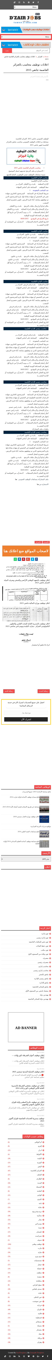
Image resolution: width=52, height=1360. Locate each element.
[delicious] (14, 2)
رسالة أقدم (9, 691)
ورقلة (40, 1338)
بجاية (40, 1207)
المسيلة (39, 1187)
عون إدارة (45, 934)
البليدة (39, 1158)
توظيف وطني (37, 1244)
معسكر (39, 1330)
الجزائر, (32, 76)
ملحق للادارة (44, 983)
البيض (40, 1166)
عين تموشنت (37, 1301)
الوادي (39, 1195)
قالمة (40, 1313)
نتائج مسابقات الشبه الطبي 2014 (28, 831)
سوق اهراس (37, 1285)
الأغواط (39, 1154)
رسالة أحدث (43, 691)
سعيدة (39, 1277)
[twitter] (33, 2)
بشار (40, 1220)
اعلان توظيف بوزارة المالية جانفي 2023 (35, 603)
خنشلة (39, 1269)
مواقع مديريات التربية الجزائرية (41, 826)
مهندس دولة (44, 995)
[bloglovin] (28, 1356)
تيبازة (40, 1252)
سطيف (39, 1273)
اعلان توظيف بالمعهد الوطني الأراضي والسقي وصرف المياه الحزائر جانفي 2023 (27, 581)
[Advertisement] (26, 111)
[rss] (24, 2)
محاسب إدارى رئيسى (40, 970)
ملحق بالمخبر (43, 974)
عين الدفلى (38, 1297)
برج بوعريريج (37, 1211)
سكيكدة (39, 1281)
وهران (39, 1342)
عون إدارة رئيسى (42, 938)
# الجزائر (38, 542)
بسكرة (39, 1215)
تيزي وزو (38, 1256)
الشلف (39, 1175)
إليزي (40, 1146)
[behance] (14, 1356)
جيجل (40, 1265)
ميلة (40, 1334)
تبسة (40, 1228)
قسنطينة (39, 1318)
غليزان (39, 1309)
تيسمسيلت (38, 1260)
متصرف (45, 958)
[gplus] (38, 1356)
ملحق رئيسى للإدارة (41, 979)
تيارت (40, 1248)
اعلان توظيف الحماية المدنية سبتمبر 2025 (28, 1072)
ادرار (40, 1150)
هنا (16, 479)
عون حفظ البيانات (42, 946)
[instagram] (19, 2)
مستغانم (39, 1322)
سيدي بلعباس (37, 1289)
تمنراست (38, 1236)
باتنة (40, 1203)
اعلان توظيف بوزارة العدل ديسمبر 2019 (26, 816)
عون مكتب (44, 950)
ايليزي (39, 1199)
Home (46, 57)
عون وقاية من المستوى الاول (38, 954)
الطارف (39, 1179)
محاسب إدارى (43, 966)
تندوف (39, 1240)
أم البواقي (38, 1142)
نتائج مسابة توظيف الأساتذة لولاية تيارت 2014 (24, 797)
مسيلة (39, 1326)
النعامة (39, 1191)
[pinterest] (28, 2)
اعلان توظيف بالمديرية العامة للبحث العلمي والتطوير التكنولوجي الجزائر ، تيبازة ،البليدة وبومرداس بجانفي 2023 (28, 625)
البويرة (39, 1162)
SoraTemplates (21, 1353)
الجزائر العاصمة (36, 1171)
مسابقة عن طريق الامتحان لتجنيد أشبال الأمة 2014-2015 (21, 807)
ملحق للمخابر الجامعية (40, 987)
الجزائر (40, 57)
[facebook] (38, 2)
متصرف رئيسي (43, 962)
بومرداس (38, 1224)
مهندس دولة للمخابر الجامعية (38, 999)
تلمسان (39, 1232)
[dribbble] (24, 1356)
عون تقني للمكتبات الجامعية (38, 942)
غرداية (39, 1305)
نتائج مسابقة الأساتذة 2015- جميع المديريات (36, 792)
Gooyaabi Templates (37, 1353)
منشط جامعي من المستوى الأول (36, 991)
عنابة (40, 1293)
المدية (39, 1183)
